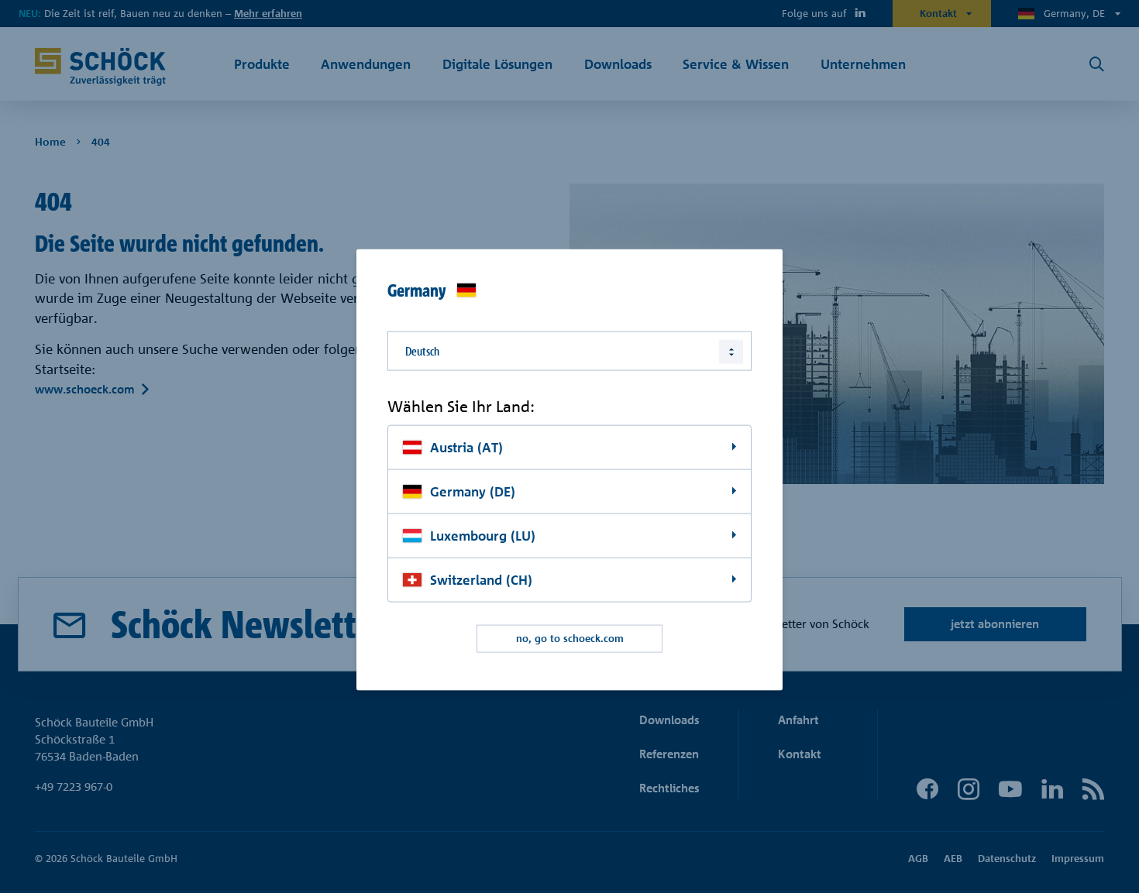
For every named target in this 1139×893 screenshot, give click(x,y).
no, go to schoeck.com (570, 638)
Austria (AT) (466, 447)
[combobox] (569, 350)
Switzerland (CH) (481, 579)
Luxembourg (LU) (482, 535)
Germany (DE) (472, 491)
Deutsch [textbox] (422, 350)
